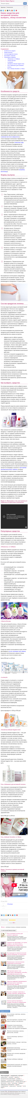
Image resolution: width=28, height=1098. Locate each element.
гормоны (16, 1077)
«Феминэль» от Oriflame (13, 59)
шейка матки (4, 1077)
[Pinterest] (16, 10)
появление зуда (18, 142)
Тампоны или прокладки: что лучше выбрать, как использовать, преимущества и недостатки (17, 944)
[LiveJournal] (10, 10)
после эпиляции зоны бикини (17, 651)
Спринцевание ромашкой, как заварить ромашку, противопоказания (17, 1065)
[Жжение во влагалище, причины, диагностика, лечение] (3, 1032)
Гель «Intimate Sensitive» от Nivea (15, 68)
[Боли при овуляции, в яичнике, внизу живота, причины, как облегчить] (3, 1021)
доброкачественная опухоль (7, 1081)
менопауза (3, 1080)
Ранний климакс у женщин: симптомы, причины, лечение (17, 1042)
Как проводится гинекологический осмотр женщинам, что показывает (16, 953)
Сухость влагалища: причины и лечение (15, 1037)
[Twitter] (3, 10)
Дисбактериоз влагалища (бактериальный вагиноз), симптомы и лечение (17, 1049)
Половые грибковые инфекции (15, 1059)
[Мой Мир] (7, 10)
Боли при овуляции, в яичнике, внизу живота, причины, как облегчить (16, 1020)
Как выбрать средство (9, 55)
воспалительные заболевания (8, 1078)
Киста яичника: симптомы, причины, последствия (16, 1014)
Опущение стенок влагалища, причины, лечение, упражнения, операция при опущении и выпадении (17, 1027)
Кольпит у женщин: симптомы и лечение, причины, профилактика (16, 992)
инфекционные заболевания (7, 1084)
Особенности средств (9, 50)
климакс (18, 1078)
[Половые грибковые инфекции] (3, 1060)
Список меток (4, 1072)
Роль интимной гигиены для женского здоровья (15, 934)
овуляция (19, 1086)
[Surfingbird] (14, 10)
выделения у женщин (17, 1075)
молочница (14, 1083)
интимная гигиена (10, 927)
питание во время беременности (15, 1080)
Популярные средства (10, 57)
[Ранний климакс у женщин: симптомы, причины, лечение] (3, 1043)
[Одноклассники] (5, 10)
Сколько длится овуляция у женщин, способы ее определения (16, 1001)
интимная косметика (20, 927)
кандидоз (21, 1083)
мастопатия (3, 1083)
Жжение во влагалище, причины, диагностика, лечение (15, 1031)
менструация (5, 1075)
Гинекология (10, 7)
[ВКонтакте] (1, 10)
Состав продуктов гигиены (11, 54)
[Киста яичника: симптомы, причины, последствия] (3, 1015)
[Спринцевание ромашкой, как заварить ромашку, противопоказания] (3, 1066)
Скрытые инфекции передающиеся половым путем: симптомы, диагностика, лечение (17, 983)
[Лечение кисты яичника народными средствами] (3, 1055)
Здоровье (3, 7)
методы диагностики (20, 1081)
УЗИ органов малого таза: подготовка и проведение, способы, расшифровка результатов (17, 972)
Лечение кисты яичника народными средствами (16, 1054)
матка (9, 1083)
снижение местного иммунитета (10, 137)
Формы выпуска (8, 52)
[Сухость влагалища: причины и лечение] (3, 1038)
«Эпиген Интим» (11, 60)
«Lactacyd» (10, 62)
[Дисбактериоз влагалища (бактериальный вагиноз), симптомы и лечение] (3, 1049)
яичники (11, 1077)
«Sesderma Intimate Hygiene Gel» (15, 63)
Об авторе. (10, 904)
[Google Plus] (12, 10)
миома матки (13, 1086)
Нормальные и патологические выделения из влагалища (15, 962)
